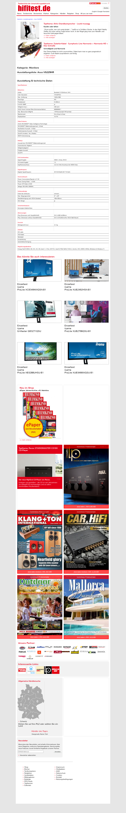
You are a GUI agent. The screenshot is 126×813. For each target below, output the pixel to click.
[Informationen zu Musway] (66, 652)
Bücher (27, 769)
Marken (46, 13)
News (19, 13)
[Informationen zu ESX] (75, 648)
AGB (58, 771)
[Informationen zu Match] (48, 652)
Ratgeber (70, 13)
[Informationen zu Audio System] (31, 648)
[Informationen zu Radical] (92, 652)
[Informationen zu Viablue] (30, 657)
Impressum (60, 767)
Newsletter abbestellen (28, 755)
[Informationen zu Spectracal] (101, 652)
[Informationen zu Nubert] (75, 652)
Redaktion (28, 773)
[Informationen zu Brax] (48, 648)
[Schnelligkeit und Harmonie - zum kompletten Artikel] (30, 51)
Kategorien (54, 13)
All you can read (86, 13)
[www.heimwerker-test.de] (40, 675)
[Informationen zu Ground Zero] (101, 648)
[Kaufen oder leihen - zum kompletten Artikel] (30, 31)
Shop (77, 13)
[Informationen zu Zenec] (48, 657)
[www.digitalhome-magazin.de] (22, 675)
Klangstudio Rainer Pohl (40, 734)
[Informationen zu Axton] (41, 648)
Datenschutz (60, 773)
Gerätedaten (28, 775)
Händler (63, 13)
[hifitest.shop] (55, 675)
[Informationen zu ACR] (22, 648)
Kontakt (59, 777)
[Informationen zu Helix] (22, 652)
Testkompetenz (30, 771)
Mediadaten (60, 769)
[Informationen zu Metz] (58, 652)
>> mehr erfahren (26, 440)
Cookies (59, 775)
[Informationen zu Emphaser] (67, 648)
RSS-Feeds (28, 781)
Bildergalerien (29, 777)
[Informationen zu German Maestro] (93, 648)
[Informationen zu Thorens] (22, 657)
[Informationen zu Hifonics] (31, 652)
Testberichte (27, 13)
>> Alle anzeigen (49, 37)
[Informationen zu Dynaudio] (58, 648)
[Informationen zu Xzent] (39, 657)
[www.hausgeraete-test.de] (31, 675)
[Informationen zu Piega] (84, 652)
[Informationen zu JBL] (39, 652)
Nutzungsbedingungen (64, 779)
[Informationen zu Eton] (84, 648)
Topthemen (28, 783)
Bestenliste (38, 13)
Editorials (27, 785)
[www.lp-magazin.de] (48, 675)
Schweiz (23, 721)
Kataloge (27, 779)
